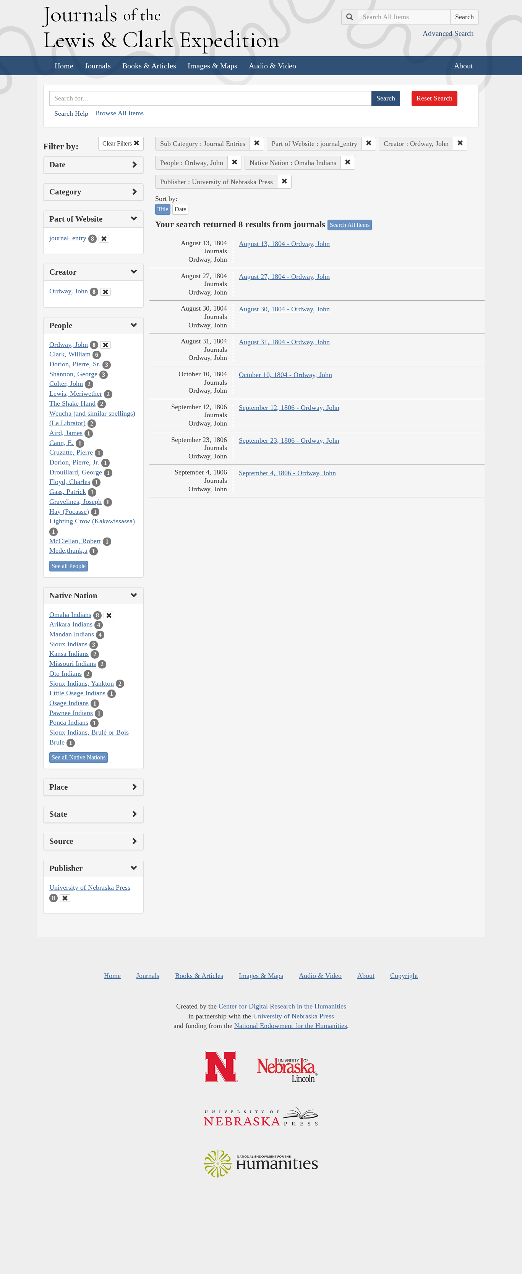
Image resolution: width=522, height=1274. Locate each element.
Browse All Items (119, 113)
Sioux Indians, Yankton (81, 683)
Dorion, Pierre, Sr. (75, 364)
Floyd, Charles (69, 482)
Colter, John (66, 383)
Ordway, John (68, 291)
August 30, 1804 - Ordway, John (284, 309)
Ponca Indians (68, 722)
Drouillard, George (75, 472)
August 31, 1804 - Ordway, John (284, 342)
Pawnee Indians (71, 713)
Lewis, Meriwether (75, 393)
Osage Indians (69, 703)
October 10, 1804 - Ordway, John (285, 375)
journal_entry (67, 238)
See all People (69, 566)
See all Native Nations (78, 757)
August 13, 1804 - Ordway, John (284, 244)
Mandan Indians (71, 634)
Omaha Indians (70, 614)
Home (64, 66)
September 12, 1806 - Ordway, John (289, 407)
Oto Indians (65, 673)
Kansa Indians (69, 653)
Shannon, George (73, 374)
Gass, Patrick (67, 491)
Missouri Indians (72, 663)
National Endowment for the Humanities (290, 1026)
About (463, 66)
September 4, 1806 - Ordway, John (287, 473)
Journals (98, 66)
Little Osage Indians (77, 693)
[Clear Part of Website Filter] (104, 239)
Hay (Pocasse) (69, 511)
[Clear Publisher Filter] (65, 898)
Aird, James (66, 433)
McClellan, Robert (75, 541)
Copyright (404, 975)
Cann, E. (61, 443)
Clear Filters (117, 143)
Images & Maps (212, 66)
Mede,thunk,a (68, 550)
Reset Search (434, 98)
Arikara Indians (70, 624)
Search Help (71, 113)
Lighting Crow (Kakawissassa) (92, 521)
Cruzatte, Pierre (71, 452)
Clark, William (70, 354)
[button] (257, 144)
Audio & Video (272, 66)
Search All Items (350, 225)
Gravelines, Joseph (75, 501)
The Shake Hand (72, 403)
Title (162, 209)
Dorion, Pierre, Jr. (74, 462)
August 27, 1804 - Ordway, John (284, 276)
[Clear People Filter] (105, 345)
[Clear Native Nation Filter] (109, 615)
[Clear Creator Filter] (105, 292)
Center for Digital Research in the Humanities (282, 1006)
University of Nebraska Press (89, 887)
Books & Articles (149, 66)
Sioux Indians (68, 644)
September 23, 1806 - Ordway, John (289, 440)
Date (180, 209)
